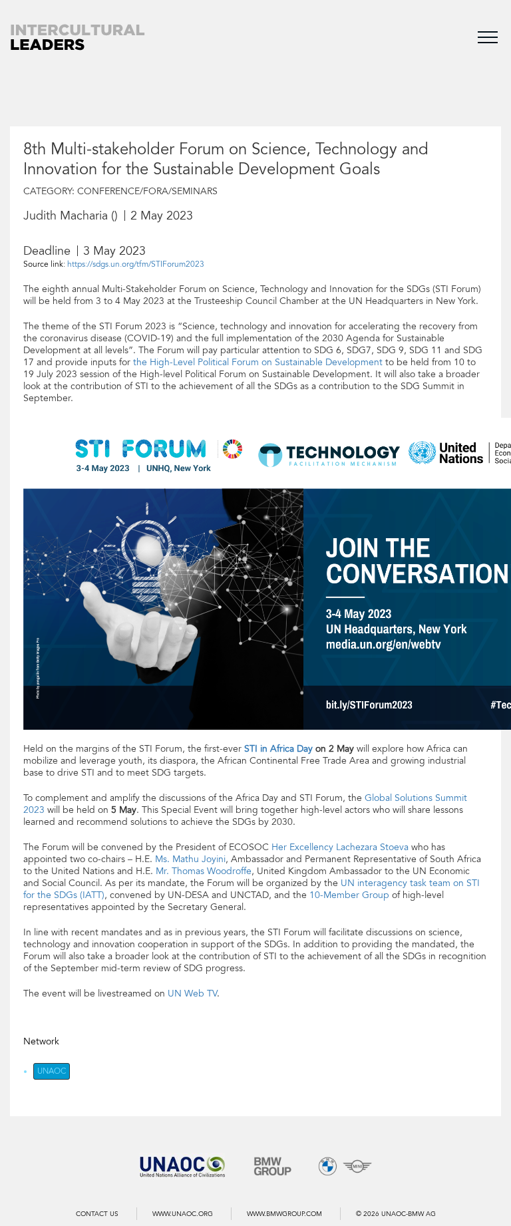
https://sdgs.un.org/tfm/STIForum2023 (135, 264)
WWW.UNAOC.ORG (182, 1214)
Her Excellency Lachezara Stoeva (340, 847)
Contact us (97, 1214)
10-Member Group (349, 895)
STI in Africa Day (278, 748)
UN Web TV (192, 993)
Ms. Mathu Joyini (190, 859)
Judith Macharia (65, 215)
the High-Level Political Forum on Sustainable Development (258, 362)
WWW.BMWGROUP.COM (284, 1214)
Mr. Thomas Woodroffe (204, 871)
